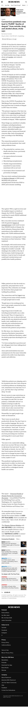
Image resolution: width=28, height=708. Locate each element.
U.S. (2, 5)
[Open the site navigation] (4, 2)
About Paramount (6, 677)
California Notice (6, 645)
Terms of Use (5, 650)
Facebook (4, 630)
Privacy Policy (5, 642)
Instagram (4, 632)
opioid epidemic (15, 113)
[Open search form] (26, 2)
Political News (5, 612)
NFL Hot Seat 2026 (7, 617)
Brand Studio (5, 667)
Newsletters (5, 660)
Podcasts (4, 662)
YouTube (4, 627)
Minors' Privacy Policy (7, 652)
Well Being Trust (15, 96)
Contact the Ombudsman (8, 690)
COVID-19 (7, 592)
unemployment (14, 77)
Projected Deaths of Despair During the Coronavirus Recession (12, 496)
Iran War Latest (5, 615)
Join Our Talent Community (9, 682)
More (18, 539)
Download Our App (7, 665)
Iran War (7, 5)
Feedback (4, 687)
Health (3, 19)
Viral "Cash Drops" (16, 5)
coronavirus (21, 49)
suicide (10, 57)
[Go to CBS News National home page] (14, 2)
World (23, 5)
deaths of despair (9, 178)
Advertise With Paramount (9, 680)
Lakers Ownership (6, 620)
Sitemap (4, 670)
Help (3, 685)
